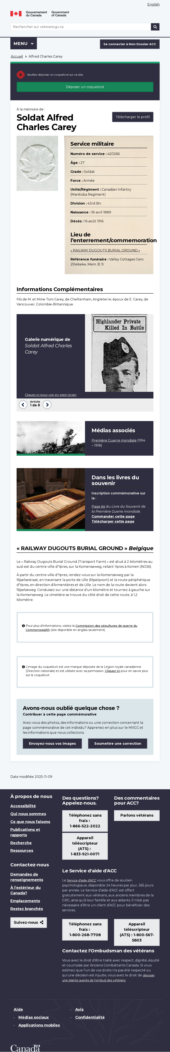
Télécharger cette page (113, 521)
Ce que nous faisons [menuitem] (30, 822)
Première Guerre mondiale (114, 440)
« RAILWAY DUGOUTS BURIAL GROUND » (105, 250)
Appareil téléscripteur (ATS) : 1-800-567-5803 (137, 932)
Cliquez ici (112, 671)
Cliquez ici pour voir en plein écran (50, 395)
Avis (79, 1009)
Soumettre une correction (117, 744)
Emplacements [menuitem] (25, 901)
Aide (18, 1009)
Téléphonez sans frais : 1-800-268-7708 (85, 929)
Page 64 (98, 506)
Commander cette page (113, 516)
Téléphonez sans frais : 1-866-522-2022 (85, 820)
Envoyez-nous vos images (52, 744)
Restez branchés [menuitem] (26, 909)
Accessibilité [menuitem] (23, 806)
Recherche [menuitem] (21, 843)
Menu (25, 43)
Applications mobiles (39, 1025)
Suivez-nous (30, 924)
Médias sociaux (33, 1017)
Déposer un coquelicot (85, 87)
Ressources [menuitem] (21, 850)
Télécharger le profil (133, 117)
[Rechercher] (155, 27)
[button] (22, 404)
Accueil (17, 56)
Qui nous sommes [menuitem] (28, 814)
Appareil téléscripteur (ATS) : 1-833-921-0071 (85, 846)
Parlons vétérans (136, 815)
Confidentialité (90, 1017)
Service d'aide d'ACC (81, 880)
